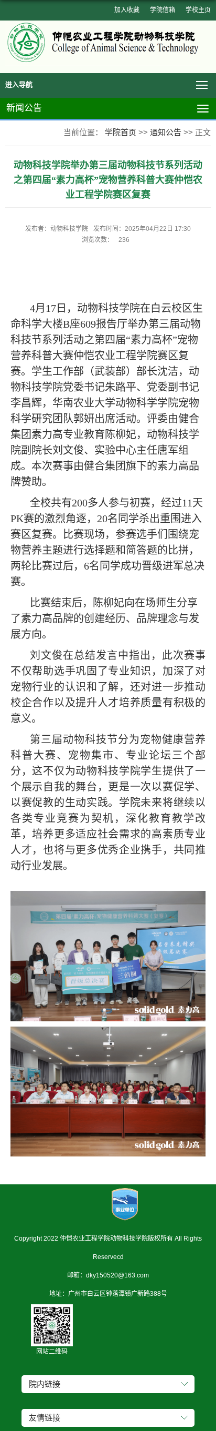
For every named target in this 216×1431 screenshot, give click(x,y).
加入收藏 (126, 10)
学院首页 (120, 132)
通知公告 (165, 132)
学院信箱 (162, 10)
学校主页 (198, 10)
